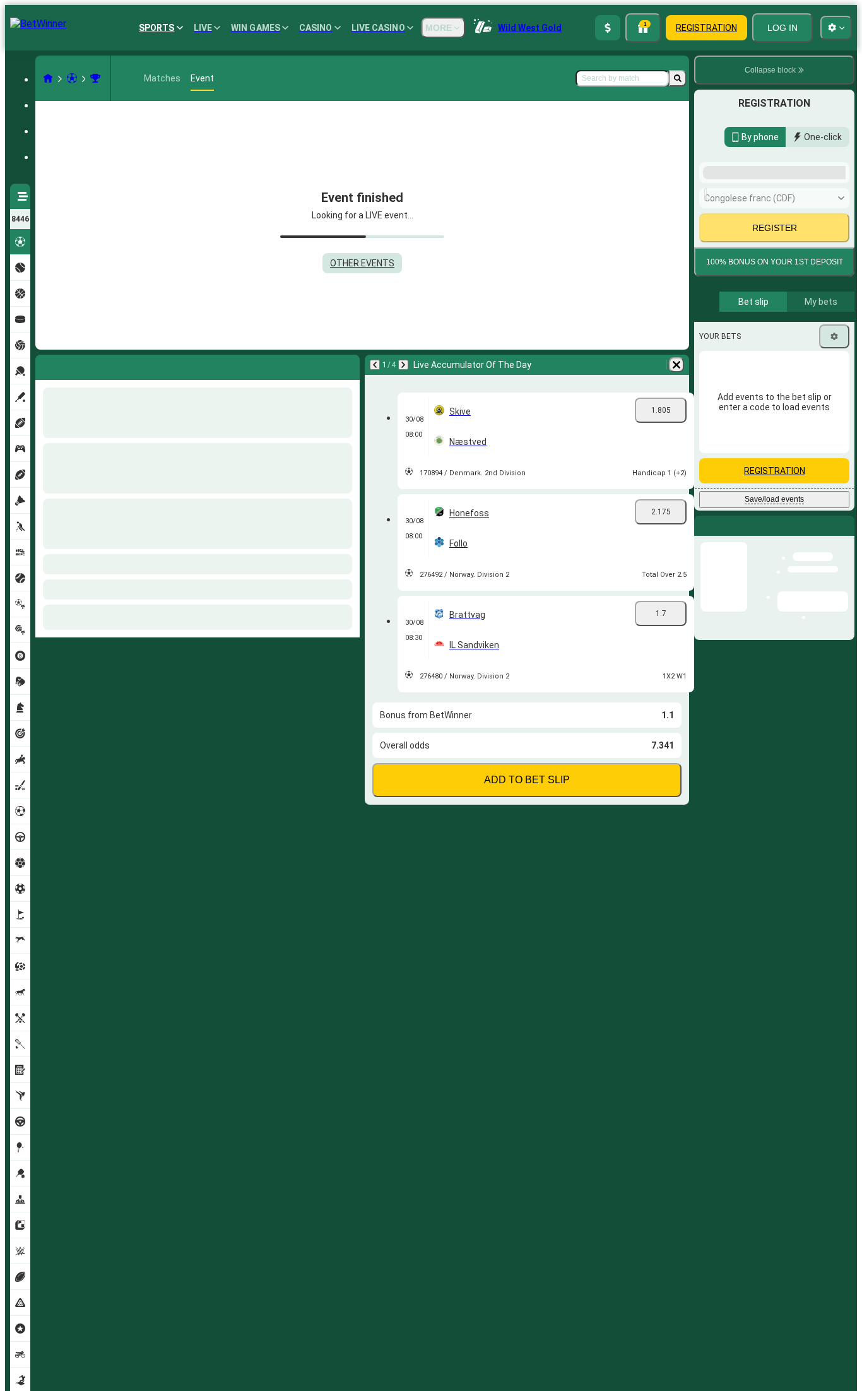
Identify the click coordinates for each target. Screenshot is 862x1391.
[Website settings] (836, 28)
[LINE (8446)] (48, 78)
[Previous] (45, 365)
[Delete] (347, 364)
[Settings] (834, 370)
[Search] (678, 78)
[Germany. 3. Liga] (95, 78)
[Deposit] (607, 27)
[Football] (72, 78)
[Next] (78, 365)
